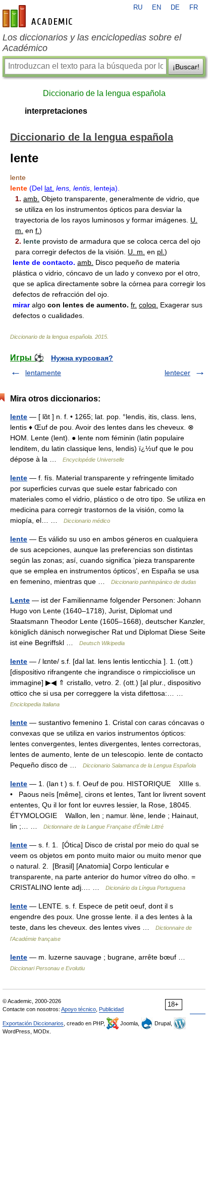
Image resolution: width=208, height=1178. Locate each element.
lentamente (43, 373)
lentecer (177, 373)
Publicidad (111, 1009)
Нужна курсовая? (82, 358)
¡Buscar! (186, 67)
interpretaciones (56, 111)
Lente (20, 600)
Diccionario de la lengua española (104, 93)
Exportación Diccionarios (33, 1023)
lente (18, 417)
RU (137, 7)
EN (156, 7)
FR (193, 7)
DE (175, 7)
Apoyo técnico (78, 1009)
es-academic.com (39, 16)
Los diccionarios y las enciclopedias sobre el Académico (92, 42)
